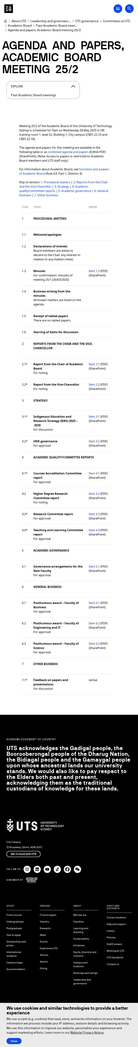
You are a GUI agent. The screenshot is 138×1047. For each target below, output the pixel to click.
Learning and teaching (80, 930)
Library (111, 930)
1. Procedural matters (55, 182)
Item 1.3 (94, 271)
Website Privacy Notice (87, 1032)
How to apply (13, 934)
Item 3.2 (94, 441)
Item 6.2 (94, 623)
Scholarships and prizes (16, 943)
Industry (44, 921)
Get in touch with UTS (23, 853)
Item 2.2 (94, 384)
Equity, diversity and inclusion (84, 954)
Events (44, 941)
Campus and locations (80, 964)
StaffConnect (114, 944)
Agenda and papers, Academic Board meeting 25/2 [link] (44, 30)
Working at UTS (115, 950)
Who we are (79, 914)
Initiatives (79, 945)
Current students (116, 917)
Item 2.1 (94, 364)
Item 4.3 (94, 514)
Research (45, 928)
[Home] (5, 21)
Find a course (14, 914)
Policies (111, 937)
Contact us (113, 964)
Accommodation (15, 969)
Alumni (44, 961)
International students (13, 954)
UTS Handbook (115, 957)
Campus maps (14, 962)
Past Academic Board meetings (33, 95)
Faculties (78, 921)
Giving (43, 968)
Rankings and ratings (85, 973)
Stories (44, 954)
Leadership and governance (82, 981)
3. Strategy (61, 186)
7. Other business (46, 195)
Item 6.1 (94, 603)
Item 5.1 (94, 566)
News (43, 934)
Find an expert (48, 914)
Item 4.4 (94, 530)
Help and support (116, 924)
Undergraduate (15, 921)
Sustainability (81, 938)
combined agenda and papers (68, 152)
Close (14, 1041)
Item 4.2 (94, 494)
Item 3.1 (94, 417)
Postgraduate (14, 928)
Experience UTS (49, 948)
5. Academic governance (74, 191)
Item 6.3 (94, 644)
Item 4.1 (94, 473)
